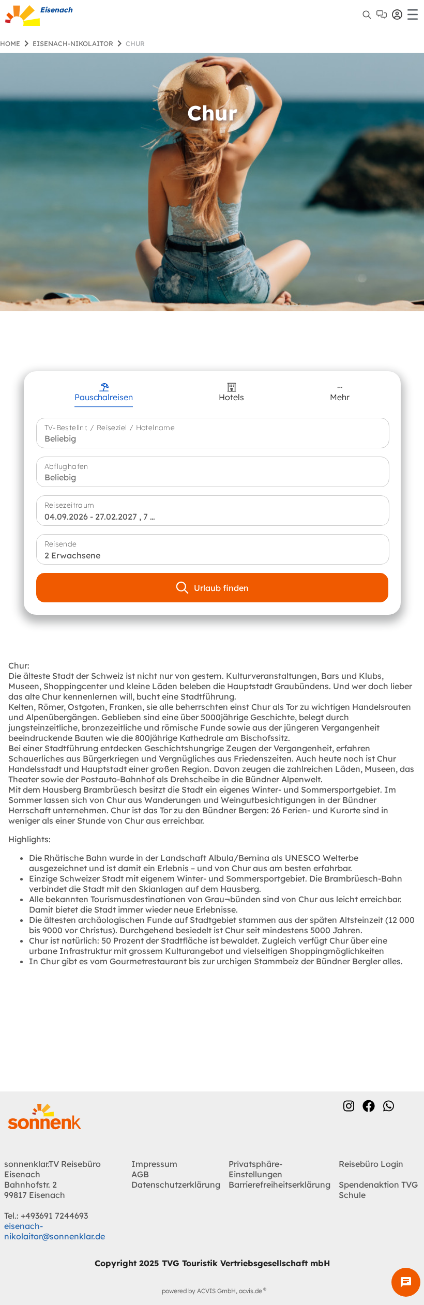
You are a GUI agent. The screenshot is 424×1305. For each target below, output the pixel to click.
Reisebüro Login (371, 1164)
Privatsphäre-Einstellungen (255, 1169)
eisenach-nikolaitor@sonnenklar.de (54, 1231)
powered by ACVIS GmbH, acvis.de (212, 1291)
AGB (140, 1174)
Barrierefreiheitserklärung (279, 1184)
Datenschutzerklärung (175, 1184)
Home (10, 43)
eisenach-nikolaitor (73, 43)
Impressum (154, 1164)
